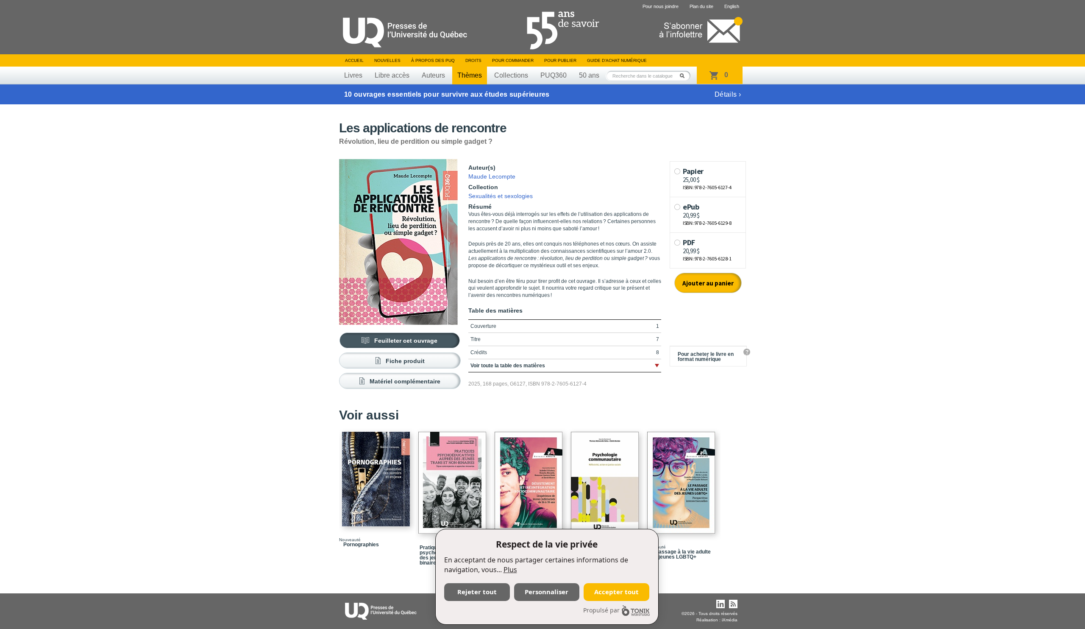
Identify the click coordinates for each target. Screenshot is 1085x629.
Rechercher (684, 75)
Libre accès (392, 75)
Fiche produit (405, 361)
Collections (511, 75)
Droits (473, 60)
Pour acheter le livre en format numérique (706, 357)
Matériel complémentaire (405, 381)
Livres (353, 75)
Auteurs (433, 75)
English (731, 6)
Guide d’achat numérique (617, 60)
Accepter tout (616, 591)
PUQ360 (553, 75)
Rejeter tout (477, 591)
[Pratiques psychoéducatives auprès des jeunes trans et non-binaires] (453, 479)
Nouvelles (387, 60)
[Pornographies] (377, 475)
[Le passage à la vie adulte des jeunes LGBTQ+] (682, 479)
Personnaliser (546, 591)
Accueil (354, 60)
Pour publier (560, 60)
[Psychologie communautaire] (606, 479)
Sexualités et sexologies (500, 196)
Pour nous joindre (661, 6)
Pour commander (513, 60)
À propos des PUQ (433, 60)
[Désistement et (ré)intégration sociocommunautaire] (530, 479)
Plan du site (701, 6)
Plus (510, 569)
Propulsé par (601, 610)
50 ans (589, 75)
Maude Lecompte (491, 176)
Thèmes (469, 75)
